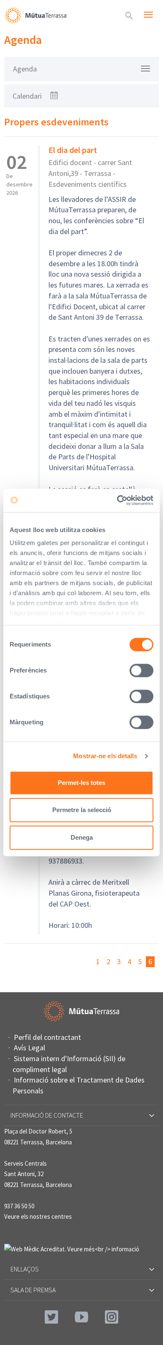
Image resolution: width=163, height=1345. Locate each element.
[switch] (141, 670)
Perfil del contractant (47, 1037)
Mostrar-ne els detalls (105, 755)
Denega (82, 837)
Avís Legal (29, 1047)
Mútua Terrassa (35, 15)
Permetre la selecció (81, 809)
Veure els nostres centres (38, 1216)
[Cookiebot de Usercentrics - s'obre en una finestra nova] (117, 500)
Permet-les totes (81, 782)
